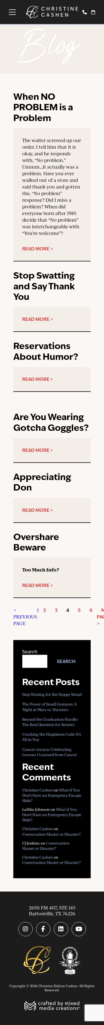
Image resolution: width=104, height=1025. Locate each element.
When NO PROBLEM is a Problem (43, 107)
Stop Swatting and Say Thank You (44, 286)
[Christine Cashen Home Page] (52, 12)
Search (29, 652)
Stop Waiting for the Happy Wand (52, 694)
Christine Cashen (37, 790)
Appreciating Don (42, 482)
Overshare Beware (36, 542)
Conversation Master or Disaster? (51, 834)
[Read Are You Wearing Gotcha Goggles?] (52, 404)
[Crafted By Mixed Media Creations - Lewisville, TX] (52, 1006)
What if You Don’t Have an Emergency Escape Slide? (51, 795)
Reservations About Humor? (45, 351)
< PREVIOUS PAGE (25, 616)
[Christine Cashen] (37, 960)
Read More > (37, 249)
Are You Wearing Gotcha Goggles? (51, 422)
